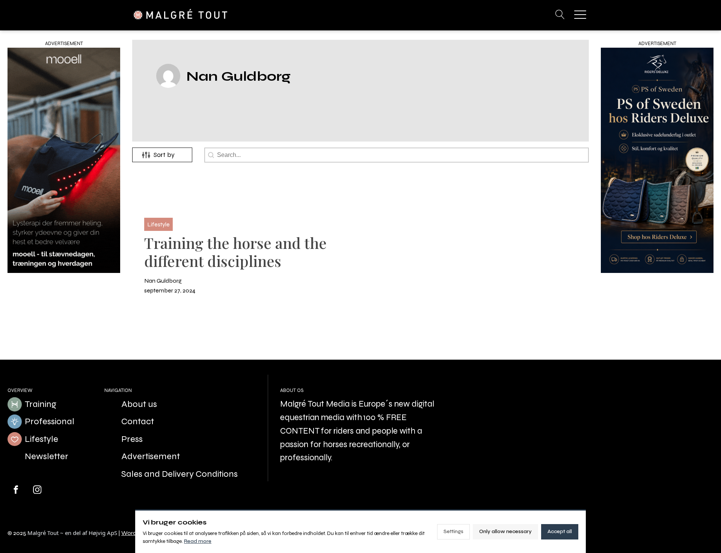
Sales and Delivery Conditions (179, 474)
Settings (453, 531)
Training (40, 404)
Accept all (560, 531)
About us (139, 404)
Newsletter (46, 456)
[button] (580, 14)
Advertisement (150, 456)
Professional (49, 421)
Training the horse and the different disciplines (235, 252)
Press (132, 439)
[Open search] (560, 14)
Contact (137, 421)
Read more (197, 541)
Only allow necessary (505, 531)
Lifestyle (41, 439)
